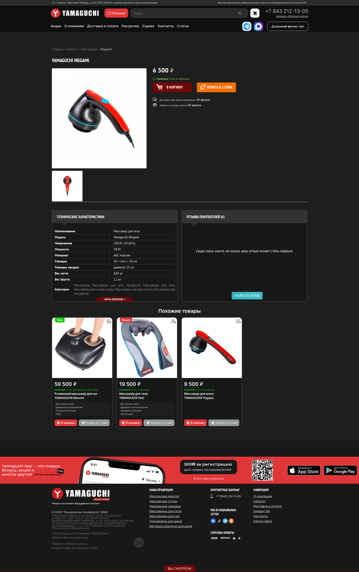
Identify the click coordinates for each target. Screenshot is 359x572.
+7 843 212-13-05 (286, 11)
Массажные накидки (165, 506)
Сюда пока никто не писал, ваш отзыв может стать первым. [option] (244, 250)
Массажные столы (163, 501)
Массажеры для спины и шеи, (94, 289)
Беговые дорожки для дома (170, 526)
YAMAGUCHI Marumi (69, 398)
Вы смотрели (179, 568)
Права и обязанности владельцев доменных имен (75, 546)
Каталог (259, 501)
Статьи (183, 26)
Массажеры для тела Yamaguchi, (117, 285)
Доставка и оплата (102, 26)
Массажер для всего (199, 393)
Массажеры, (83, 285)
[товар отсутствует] (254, 13)
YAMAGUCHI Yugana (199, 398)
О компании (74, 26)
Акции (56, 26)
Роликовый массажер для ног (75, 393)
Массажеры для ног (164, 516)
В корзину (68, 422)
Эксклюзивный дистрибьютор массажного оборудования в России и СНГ (262, 2)
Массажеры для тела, (159, 285)
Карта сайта (262, 521)
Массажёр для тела (133, 393)
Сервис (148, 26)
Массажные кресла (164, 496)
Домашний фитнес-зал (288, 26)
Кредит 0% (261, 511)
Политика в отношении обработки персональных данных (80, 535)
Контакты (166, 26)
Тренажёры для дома (165, 521)
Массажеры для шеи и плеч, (134, 289)
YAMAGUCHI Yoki (131, 398)
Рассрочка (130, 26)
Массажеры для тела (165, 511)
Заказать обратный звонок (292, 16)
